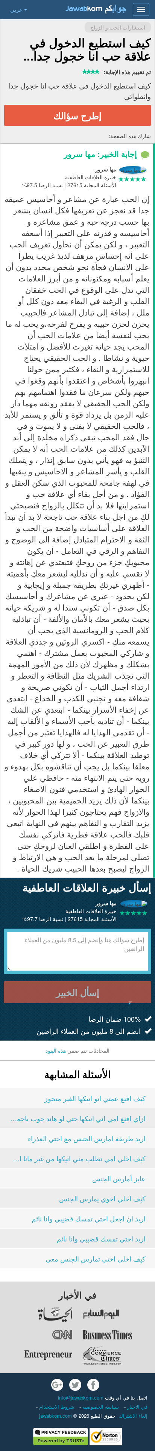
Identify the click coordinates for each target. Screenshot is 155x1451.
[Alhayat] (36, 1314)
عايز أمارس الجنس (119, 1178)
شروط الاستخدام (56, 1406)
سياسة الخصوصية (100, 1406)
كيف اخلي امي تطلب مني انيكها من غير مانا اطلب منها (77, 1158)
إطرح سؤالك (77, 115)
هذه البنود (56, 1050)
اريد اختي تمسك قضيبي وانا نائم (101, 1238)
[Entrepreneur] (36, 1355)
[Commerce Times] (118, 1355)
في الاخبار (136, 1406)
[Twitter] (75, 1385)
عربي (16, 9)
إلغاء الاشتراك (133, 1415)
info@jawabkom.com (80, 1397)
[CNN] (36, 1334)
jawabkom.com (55, 1415)
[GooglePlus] (57, 1385)
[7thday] (118, 1314)
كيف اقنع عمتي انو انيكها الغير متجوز (95, 1098)
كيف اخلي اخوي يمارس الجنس (102, 1198)
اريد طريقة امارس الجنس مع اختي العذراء (87, 1138)
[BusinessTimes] (118, 1334)
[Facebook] (93, 1385)
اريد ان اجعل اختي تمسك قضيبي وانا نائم (89, 1218)
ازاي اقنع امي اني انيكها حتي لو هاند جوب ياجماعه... (77, 1118)
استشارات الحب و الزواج (117, 27)
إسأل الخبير (77, 992)
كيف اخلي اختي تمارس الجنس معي (96, 1258)
